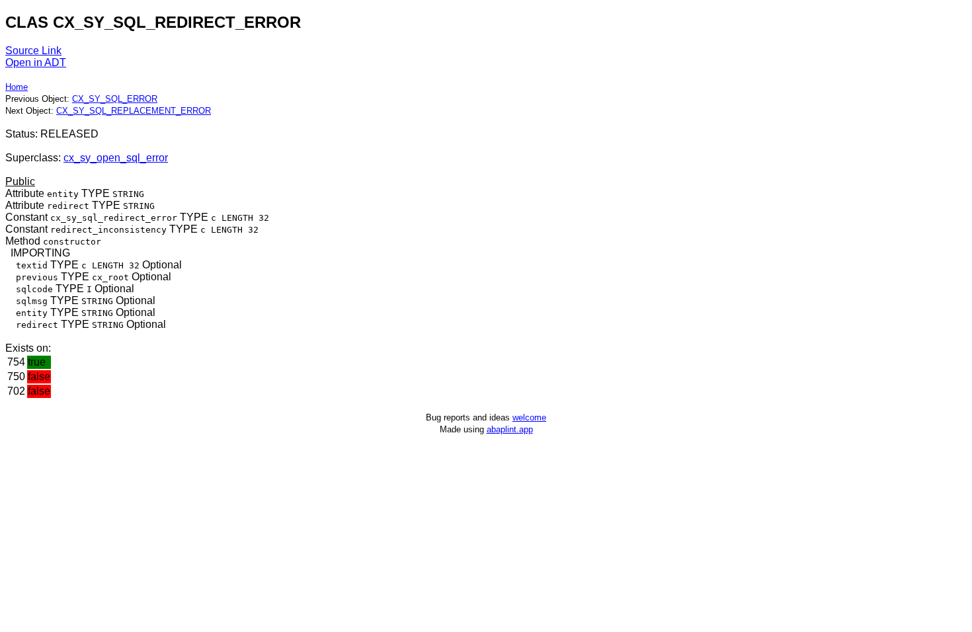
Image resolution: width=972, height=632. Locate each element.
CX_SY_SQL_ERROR (114, 99)
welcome (529, 417)
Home (16, 87)
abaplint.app (510, 429)
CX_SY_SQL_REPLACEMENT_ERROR (133, 111)
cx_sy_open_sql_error (115, 157)
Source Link (33, 50)
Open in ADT (35, 62)
